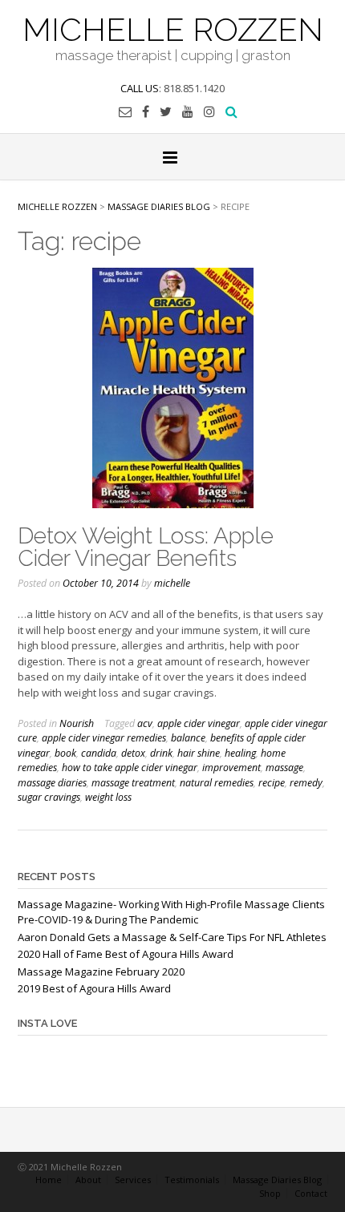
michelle (172, 583)
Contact (310, 1193)
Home (48, 1179)
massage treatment (133, 783)
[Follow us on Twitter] (166, 111)
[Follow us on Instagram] (209, 111)
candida (98, 753)
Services (133, 1179)
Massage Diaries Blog (277, 1179)
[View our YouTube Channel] (187, 111)
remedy (306, 783)
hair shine (198, 753)
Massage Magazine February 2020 (101, 971)
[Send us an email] (125, 111)
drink (161, 753)
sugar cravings (49, 797)
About (88, 1179)
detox (133, 753)
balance (188, 738)
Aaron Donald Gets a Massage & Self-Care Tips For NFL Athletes (172, 937)
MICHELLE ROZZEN (172, 28)
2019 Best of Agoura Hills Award (94, 988)
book (65, 753)
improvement (231, 767)
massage (284, 767)
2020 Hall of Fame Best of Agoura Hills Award (125, 954)
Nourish (76, 723)
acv (144, 723)
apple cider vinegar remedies (104, 738)
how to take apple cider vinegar (129, 767)
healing (240, 753)
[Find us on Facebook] (145, 111)
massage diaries (52, 783)
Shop (270, 1193)
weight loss (108, 797)
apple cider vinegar (198, 723)
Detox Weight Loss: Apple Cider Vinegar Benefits (146, 547)
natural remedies (217, 783)
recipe (271, 783)
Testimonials (191, 1179)
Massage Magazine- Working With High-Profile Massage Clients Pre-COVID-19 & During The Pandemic (171, 912)
